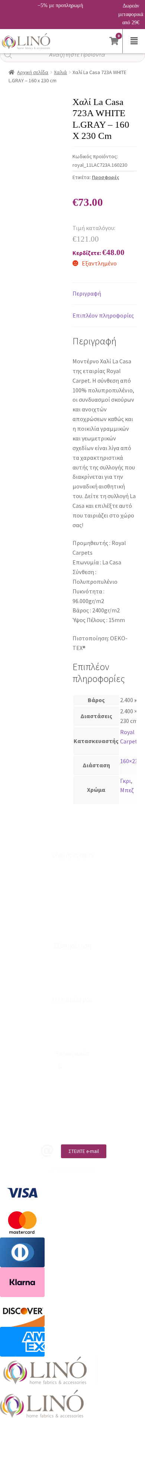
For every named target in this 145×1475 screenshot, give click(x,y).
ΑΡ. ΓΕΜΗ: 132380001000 (73, 1090)
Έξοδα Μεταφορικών (72, 929)
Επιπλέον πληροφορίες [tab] (103, 315)
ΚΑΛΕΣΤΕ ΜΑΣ (80, 1125)
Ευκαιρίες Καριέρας (72, 1024)
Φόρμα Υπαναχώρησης (73, 982)
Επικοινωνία (72, 970)
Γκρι (125, 780)
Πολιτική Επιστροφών (72, 916)
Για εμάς (72, 1012)
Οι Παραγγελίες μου (72, 892)
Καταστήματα (72, 958)
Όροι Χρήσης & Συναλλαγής (72, 1036)
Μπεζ (127, 790)
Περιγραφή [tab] (86, 293)
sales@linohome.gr (75, 1078)
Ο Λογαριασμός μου (72, 867)
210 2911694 (74, 1066)
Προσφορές (105, 177)
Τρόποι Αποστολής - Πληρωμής (72, 904)
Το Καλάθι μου (73, 879)
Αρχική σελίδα (32, 72)
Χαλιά (60, 72)
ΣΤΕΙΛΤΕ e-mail (83, 1151)
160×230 (130, 761)
